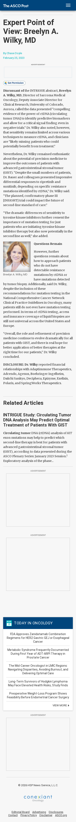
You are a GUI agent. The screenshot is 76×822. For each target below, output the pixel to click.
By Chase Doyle (12, 53)
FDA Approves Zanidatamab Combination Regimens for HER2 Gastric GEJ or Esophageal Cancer (38, 637)
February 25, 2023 (13, 57)
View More (60, 705)
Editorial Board (21, 812)
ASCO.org (61, 815)
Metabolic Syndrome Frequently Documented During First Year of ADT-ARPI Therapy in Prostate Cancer (38, 653)
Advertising (39, 812)
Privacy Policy (28, 815)
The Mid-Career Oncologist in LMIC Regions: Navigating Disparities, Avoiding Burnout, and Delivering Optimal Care (38, 669)
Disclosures (56, 812)
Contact (13, 815)
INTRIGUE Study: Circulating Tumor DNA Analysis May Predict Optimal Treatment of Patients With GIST (37, 420)
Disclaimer (45, 815)
